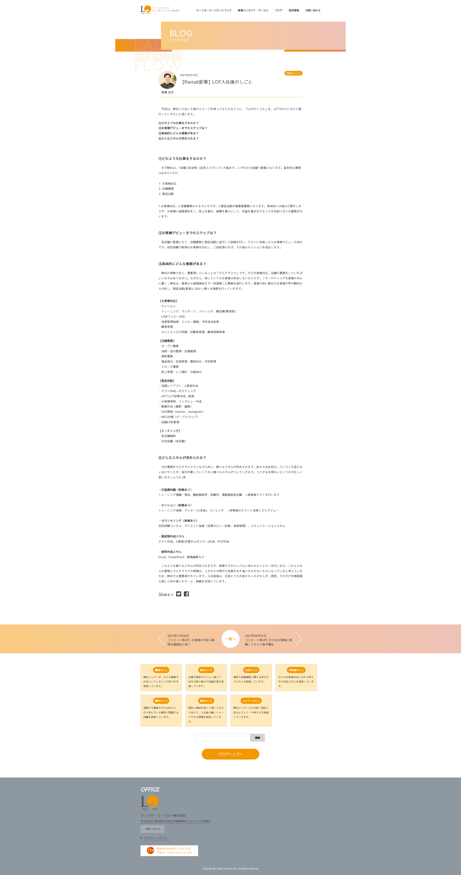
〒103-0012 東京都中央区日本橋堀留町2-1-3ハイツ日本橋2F (175, 821)
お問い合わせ (313, 10)
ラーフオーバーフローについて (214, 10)
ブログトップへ (230, 754)
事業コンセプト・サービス (253, 10)
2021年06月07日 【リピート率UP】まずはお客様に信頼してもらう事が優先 (268, 640)
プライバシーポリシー (156, 838)
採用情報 (294, 10)
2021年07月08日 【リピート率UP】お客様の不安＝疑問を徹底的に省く (190, 640)
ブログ (278, 10)
